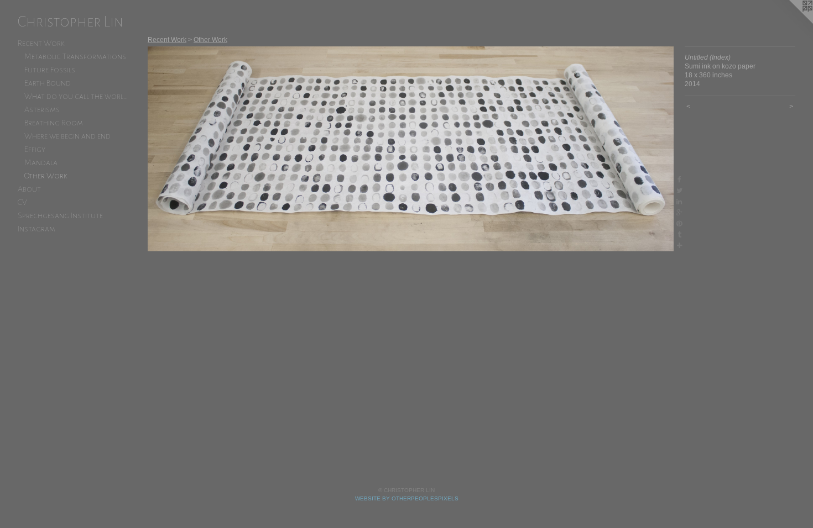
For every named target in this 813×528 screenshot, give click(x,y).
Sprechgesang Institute (60, 215)
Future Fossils (49, 69)
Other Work (45, 175)
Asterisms (42, 109)
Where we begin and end (67, 135)
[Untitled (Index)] (411, 148)
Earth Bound (47, 82)
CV (22, 202)
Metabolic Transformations (75, 56)
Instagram (36, 228)
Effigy (34, 149)
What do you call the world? (76, 96)
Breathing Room (53, 122)
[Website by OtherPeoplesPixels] (791, 22)
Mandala (41, 162)
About (29, 188)
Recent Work (41, 43)
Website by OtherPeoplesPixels (406, 498)
